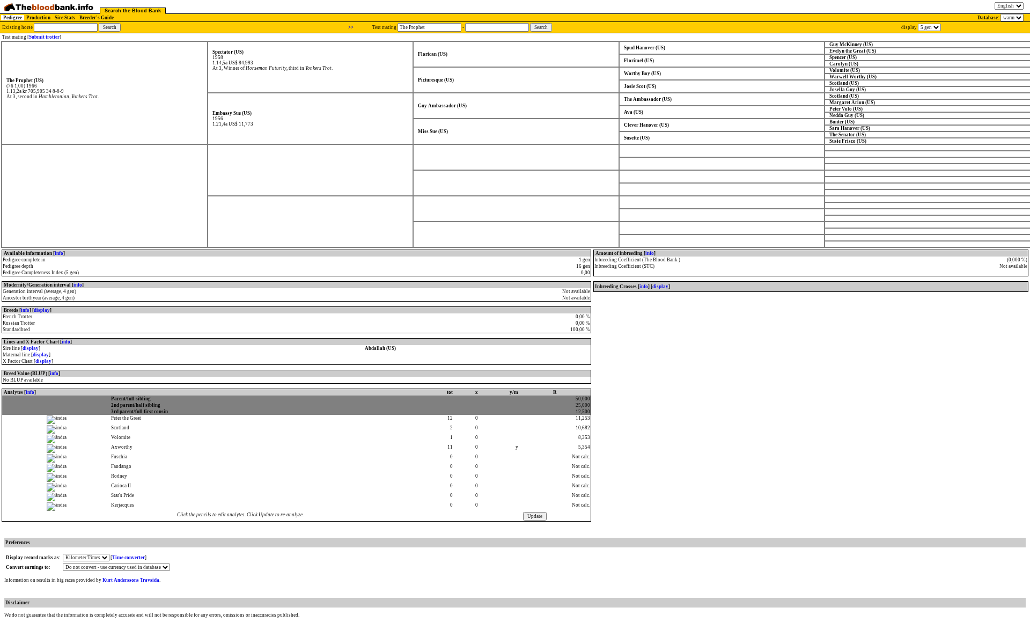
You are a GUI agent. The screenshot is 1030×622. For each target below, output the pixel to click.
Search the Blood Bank (133, 10)
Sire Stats (65, 17)
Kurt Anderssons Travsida (130, 580)
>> (351, 27)
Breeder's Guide (96, 17)
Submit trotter (44, 37)
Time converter (128, 557)
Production (38, 17)
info (59, 253)
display (42, 310)
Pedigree (12, 17)
